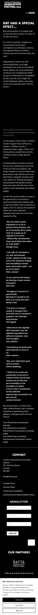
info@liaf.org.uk (10, 476)
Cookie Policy (9, 483)
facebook (20, 188)
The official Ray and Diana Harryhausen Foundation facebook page (18, 431)
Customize (19, 605)
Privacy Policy (9, 487)
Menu (32, 13)
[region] (19, 596)
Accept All (19, 600)
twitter (32, 188)
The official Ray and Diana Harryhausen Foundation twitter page (17, 439)
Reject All (19, 611)
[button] (19, 563)
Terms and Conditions (13, 491)
